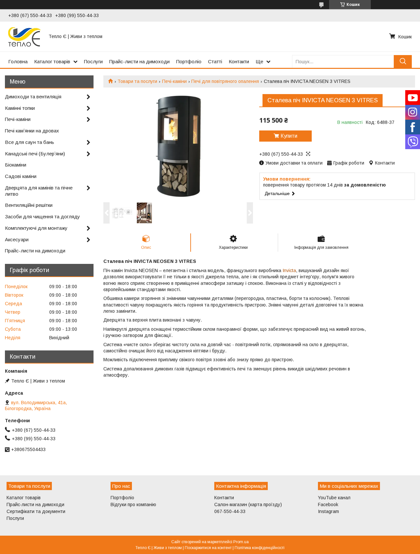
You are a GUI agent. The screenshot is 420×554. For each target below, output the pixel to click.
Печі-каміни (174, 81)
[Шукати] (403, 61)
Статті (215, 61)
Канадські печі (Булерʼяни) (35, 153)
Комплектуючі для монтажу (36, 228)
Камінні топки (20, 108)
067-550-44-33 (229, 511)
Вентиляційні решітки (28, 205)
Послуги (93, 61)
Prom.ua (241, 542)
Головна (18, 61)
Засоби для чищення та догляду (42, 216)
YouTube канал (334, 497)
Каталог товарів (52, 61)
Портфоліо (188, 61)
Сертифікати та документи (36, 511)
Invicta (289, 270)
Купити (289, 136)
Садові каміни (20, 176)
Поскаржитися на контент (208, 547)
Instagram (328, 511)
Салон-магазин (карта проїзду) (248, 504)
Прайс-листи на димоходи (139, 61)
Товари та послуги (137, 81)
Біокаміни (15, 165)
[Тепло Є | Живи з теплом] (24, 36)
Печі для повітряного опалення (225, 81)
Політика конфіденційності (259, 547)
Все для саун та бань (29, 142)
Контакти (239, 61)
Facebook (328, 504)
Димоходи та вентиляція (33, 96)
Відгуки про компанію (133, 504)
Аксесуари (17, 239)
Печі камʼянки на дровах (32, 130)
